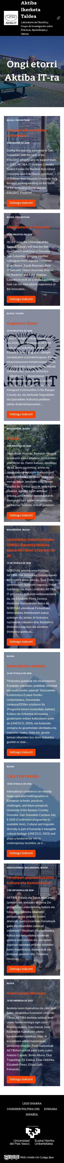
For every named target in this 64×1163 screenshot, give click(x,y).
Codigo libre (47, 1157)
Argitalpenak (15, 868)
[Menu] (58, 18)
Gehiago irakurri (23, 204)
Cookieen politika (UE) (23, 1109)
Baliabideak (14, 429)
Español (32, 1115)
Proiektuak (22, 120)
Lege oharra (32, 1103)
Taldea (19, 314)
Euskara (50, 1109)
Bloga (10, 120)
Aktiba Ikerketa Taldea (30, 10)
